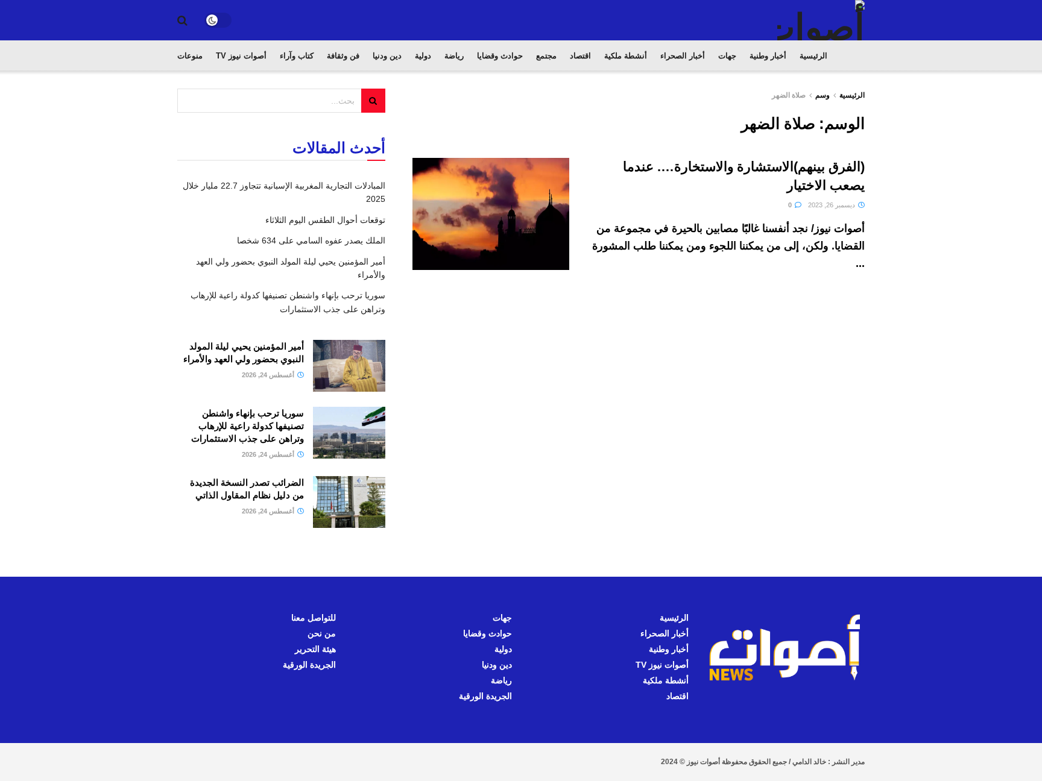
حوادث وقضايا (500, 55)
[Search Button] (182, 20)
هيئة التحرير (315, 649)
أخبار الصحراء (682, 55)
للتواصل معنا (313, 618)
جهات (727, 55)
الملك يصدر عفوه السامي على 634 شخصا (311, 240)
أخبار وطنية (768, 55)
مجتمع (546, 55)
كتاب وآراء (297, 55)
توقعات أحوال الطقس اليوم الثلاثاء (325, 220)
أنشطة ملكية (625, 55)
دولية (423, 55)
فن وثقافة (343, 55)
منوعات (190, 55)
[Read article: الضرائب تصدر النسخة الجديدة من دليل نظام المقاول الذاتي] (349, 502)
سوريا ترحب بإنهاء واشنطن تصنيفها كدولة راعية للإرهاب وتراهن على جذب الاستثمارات (247, 426)
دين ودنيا (387, 55)
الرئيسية (813, 55)
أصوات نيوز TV (241, 55)
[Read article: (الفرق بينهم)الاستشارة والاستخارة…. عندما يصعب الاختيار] (490, 214)
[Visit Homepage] (821, 20)
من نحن (322, 633)
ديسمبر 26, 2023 (832, 205)
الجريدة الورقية (485, 696)
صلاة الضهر (789, 95)
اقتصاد (580, 55)
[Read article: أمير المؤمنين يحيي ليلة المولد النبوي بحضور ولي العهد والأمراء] (349, 366)
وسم (822, 95)
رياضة (454, 55)
